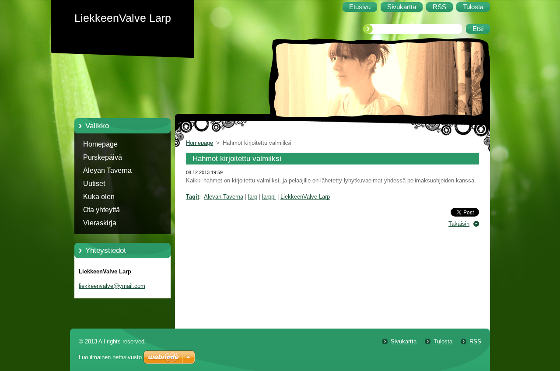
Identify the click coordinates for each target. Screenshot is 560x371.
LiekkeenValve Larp (305, 196)
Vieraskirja (99, 223)
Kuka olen (99, 196)
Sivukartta (403, 341)
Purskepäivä (102, 157)
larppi (269, 196)
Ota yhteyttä (101, 210)
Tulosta (443, 341)
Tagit (192, 196)
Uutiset (94, 183)
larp (252, 196)
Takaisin (458, 223)
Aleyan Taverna (107, 170)
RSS (475, 341)
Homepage (100, 144)
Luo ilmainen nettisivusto (110, 357)
